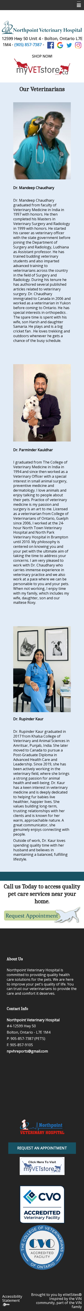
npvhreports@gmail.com (27, 1051)
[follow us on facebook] (50, 44)
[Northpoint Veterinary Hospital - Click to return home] (42, 1126)
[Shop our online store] (42, 66)
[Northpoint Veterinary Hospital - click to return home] (42, 27)
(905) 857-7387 (28, 44)
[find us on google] (60, 44)
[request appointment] (42, 914)
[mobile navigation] (77, 5)
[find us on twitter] (69, 44)
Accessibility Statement (12, 1298)
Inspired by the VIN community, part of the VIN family (59, 1302)
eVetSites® (72, 1294)
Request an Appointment (42, 1148)
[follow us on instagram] (78, 44)
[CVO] (42, 1247)
